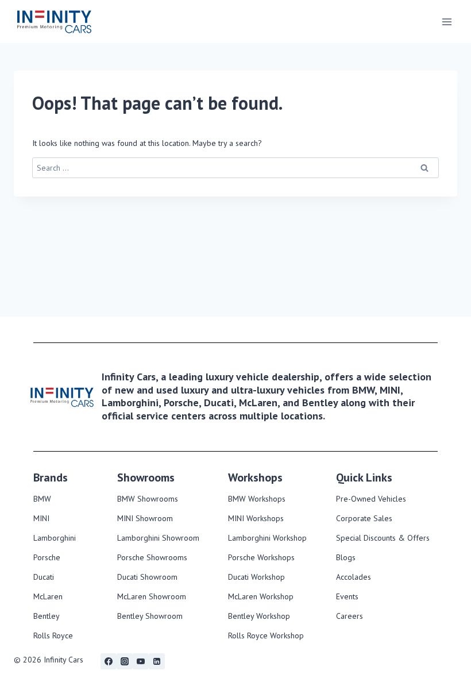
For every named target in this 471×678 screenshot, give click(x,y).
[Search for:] (235, 168)
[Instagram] (125, 661)
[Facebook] (109, 661)
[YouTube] (141, 661)
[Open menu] (446, 21)
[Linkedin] (157, 661)
